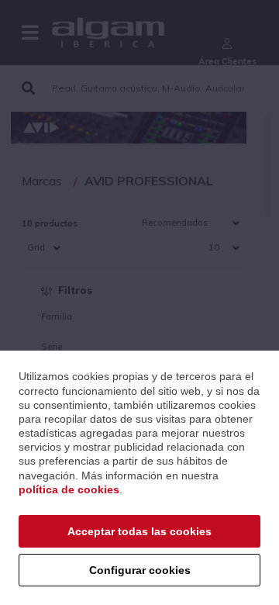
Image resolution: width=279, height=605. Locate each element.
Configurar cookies (140, 570)
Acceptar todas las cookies (139, 531)
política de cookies (69, 489)
